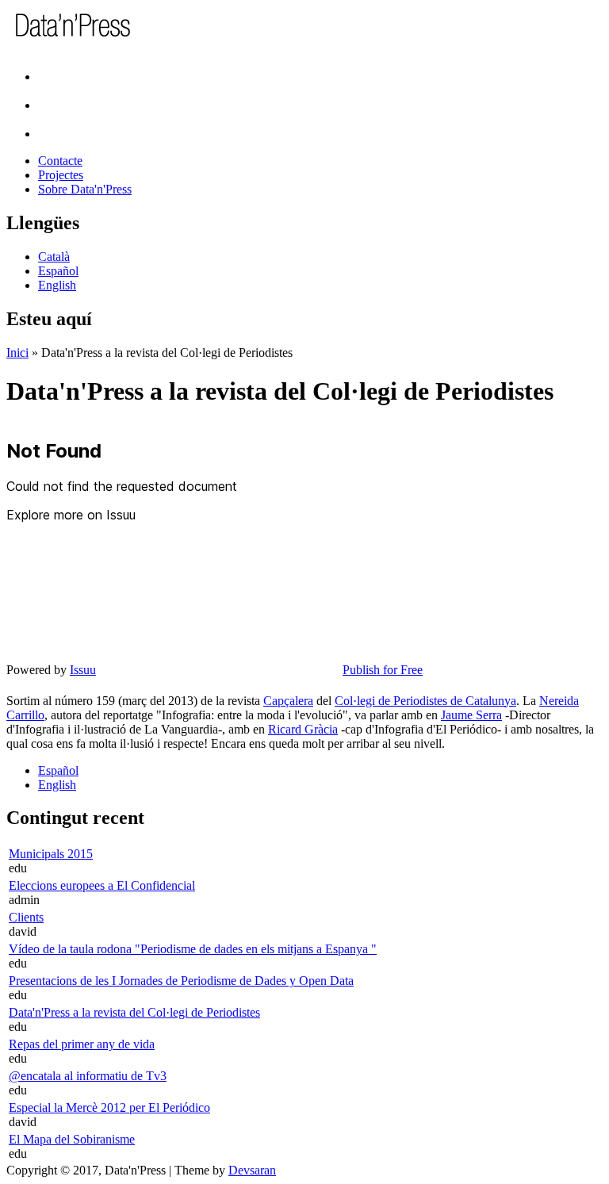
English (57, 285)
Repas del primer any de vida (82, 1044)
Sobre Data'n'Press (85, 189)
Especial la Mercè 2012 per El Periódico (109, 1107)
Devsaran (252, 1170)
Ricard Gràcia (303, 729)
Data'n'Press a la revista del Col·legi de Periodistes (134, 1012)
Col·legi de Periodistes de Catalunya (425, 700)
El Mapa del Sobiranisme (72, 1139)
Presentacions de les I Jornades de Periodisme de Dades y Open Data (181, 980)
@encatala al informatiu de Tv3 (88, 1075)
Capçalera (288, 700)
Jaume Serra (471, 715)
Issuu (83, 669)
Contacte (60, 160)
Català (54, 256)
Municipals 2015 (51, 853)
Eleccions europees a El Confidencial (102, 885)
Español (58, 271)
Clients (26, 917)
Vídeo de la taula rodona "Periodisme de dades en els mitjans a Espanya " (193, 949)
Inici (17, 352)
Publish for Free (383, 669)
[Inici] (97, 34)
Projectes (60, 175)
